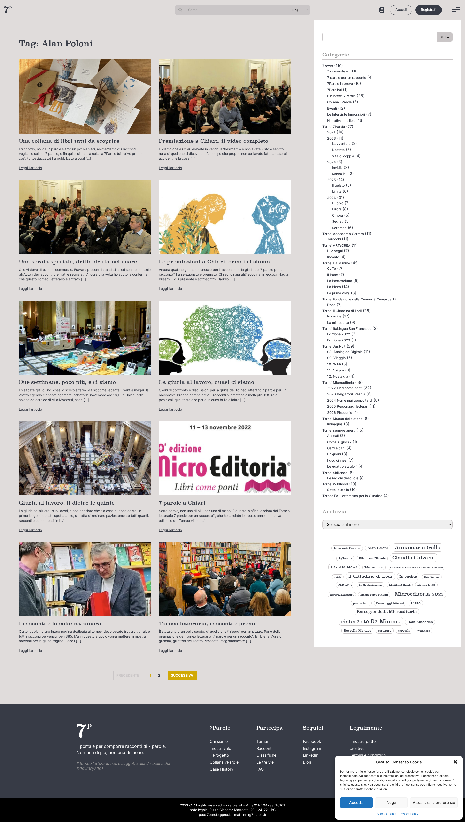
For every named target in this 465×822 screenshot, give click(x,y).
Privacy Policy (408, 813)
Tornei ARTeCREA (336, 245)
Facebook (312, 741)
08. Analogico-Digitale (345, 352)
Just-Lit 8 (345, 584)
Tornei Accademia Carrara (343, 234)
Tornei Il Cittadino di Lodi (342, 311)
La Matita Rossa (400, 584)
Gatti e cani (336, 448)
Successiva (184, 675)
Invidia (337, 168)
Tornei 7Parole (333, 127)
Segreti (337, 221)
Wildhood (423, 630)
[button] (455, 761)
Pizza (416, 603)
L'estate (338, 150)
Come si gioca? (339, 442)
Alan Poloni (377, 548)
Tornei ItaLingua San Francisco (346, 328)
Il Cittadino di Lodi (370, 576)
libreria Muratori (342, 594)
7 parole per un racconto (346, 77)
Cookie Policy (386, 813)
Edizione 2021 (373, 567)
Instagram (312, 748)
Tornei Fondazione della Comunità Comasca (357, 299)
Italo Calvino (432, 577)
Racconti (264, 748)
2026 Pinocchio (339, 413)
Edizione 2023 (338, 340)
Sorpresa (339, 228)
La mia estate (338, 322)
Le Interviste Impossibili (346, 114)
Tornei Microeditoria (338, 382)
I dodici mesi (337, 460)
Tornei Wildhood (335, 484)
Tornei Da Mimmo (336, 263)
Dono (331, 305)
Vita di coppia (343, 156)
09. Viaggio (336, 358)
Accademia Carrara (347, 548)
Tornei (262, 741)
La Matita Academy (370, 585)
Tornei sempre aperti (338, 430)
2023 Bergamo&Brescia (346, 394)
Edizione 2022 (338, 334)
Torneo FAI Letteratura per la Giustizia (352, 496)
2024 (331, 162)
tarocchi (404, 630)
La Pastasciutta (339, 281)
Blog (307, 762)
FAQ (260, 769)
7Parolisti (334, 90)
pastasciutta (361, 603)
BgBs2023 (345, 558)
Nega (391, 802)
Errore (336, 209)
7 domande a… (339, 71)
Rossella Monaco (357, 630)
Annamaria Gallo (417, 547)
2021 (331, 132)
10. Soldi (334, 364)
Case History (221, 769)
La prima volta (338, 293)
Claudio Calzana (413, 558)
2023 (331, 138)
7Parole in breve (340, 83)
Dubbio (337, 203)
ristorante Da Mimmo (371, 621)
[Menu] (455, 9)
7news (327, 66)
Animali (333, 436)
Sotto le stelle (338, 490)
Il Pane (332, 275)
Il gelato (338, 185)
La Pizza (334, 287)
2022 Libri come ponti (344, 388)
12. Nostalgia (337, 376)
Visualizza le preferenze (434, 802)
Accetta (356, 802)
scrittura (384, 630)
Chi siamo (219, 741)
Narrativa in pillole (341, 121)
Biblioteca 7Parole (341, 96)
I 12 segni (335, 251)
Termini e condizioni (368, 755)
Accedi (401, 10)
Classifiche (266, 755)
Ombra (337, 215)
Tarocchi (334, 239)
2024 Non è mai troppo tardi (349, 400)
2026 (331, 198)
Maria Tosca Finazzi (374, 594)
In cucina (334, 316)
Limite (336, 191)
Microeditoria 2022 (419, 594)
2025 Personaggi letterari (347, 406)
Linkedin (310, 755)
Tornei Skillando (334, 473)
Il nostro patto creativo (363, 745)
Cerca (445, 36)
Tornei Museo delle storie (342, 419)
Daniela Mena (344, 567)
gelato (337, 577)
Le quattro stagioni (342, 466)
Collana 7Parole (339, 102)
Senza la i (339, 174)
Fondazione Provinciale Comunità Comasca (416, 567)
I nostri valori (222, 748)
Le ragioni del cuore (342, 478)
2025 (331, 180)
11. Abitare (335, 370)
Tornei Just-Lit (333, 346)
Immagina (335, 424)
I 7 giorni (334, 454)
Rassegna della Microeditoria (387, 611)
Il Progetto (219, 755)
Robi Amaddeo (420, 622)
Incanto (333, 257)
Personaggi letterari (390, 603)
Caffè (331, 268)
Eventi (332, 108)
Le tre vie (265, 762)
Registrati (428, 10)
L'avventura (341, 144)
